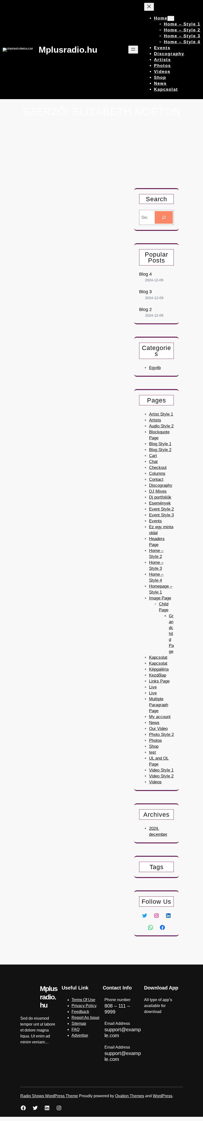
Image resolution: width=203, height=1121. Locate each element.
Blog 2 (145, 309)
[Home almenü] (170, 18)
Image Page (160, 598)
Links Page (159, 681)
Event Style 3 (161, 515)
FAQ (75, 1029)
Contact (156, 479)
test (152, 752)
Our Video (158, 728)
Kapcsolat (158, 657)
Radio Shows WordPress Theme (49, 1096)
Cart (153, 455)
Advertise (80, 1035)
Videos (155, 782)
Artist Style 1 (161, 414)
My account (160, 716)
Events (155, 521)
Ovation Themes (129, 1096)
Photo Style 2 (161, 734)
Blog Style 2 (160, 449)
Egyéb (155, 367)
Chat (153, 461)
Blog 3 (145, 291)
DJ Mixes (158, 491)
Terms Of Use (83, 1000)
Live (153, 687)
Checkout (158, 467)
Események (160, 503)
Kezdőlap (157, 675)
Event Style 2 (161, 509)
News (154, 722)
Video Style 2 (161, 776)
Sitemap (79, 1023)
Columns (157, 473)
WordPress (162, 1096)
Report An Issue (86, 1017)
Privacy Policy (84, 1006)
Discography (160, 485)
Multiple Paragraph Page (158, 705)
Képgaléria (159, 669)
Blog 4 (145, 274)
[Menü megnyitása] (133, 49)
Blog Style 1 (160, 443)
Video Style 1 (161, 770)
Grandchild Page (171, 634)
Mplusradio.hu (68, 49)
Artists (155, 420)
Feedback (80, 1012)
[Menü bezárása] (149, 7)
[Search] (164, 217)
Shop (153, 746)
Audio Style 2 (161, 426)
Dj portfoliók (160, 497)
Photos (155, 740)
